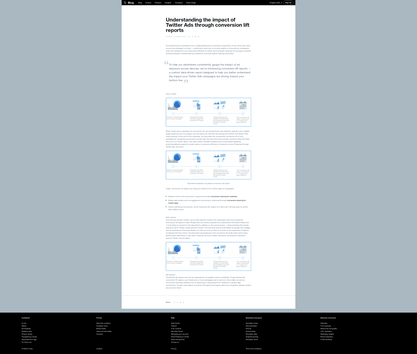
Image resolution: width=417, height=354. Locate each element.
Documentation (251, 326)
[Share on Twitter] (189, 36)
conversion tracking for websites (224, 196)
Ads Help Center (177, 331)
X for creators (176, 329)
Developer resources (254, 318)
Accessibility (26, 329)
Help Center (175, 323)
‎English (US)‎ (275, 3)
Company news (102, 326)
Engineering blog (252, 337)
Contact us (175, 342)
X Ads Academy (326, 339)
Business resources (328, 318)
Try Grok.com (27, 342)
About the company (103, 323)
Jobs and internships (104, 331)
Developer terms (252, 339)
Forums (248, 329)
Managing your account (179, 334)
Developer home (252, 323)
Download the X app (29, 339)
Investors (99, 334)
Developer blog (251, 334)
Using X (174, 326)
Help (173, 318)
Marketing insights (327, 334)
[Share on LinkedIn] (195, 36)
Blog (140, 3)
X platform (26, 318)
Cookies (99, 349)
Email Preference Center (180, 337)
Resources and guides (329, 329)
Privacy (174, 349)
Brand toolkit (101, 329)
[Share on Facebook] (192, 36)
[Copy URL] (198, 36)
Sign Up (288, 3)
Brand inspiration (327, 337)
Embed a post (27, 331)
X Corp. (99, 318)
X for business (326, 326)
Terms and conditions (253, 349)
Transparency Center (29, 337)
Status (24, 326)
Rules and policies (178, 339)
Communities (250, 331)
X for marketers (326, 331)
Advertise (324, 323)
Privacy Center (27, 334)
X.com (24, 323)
